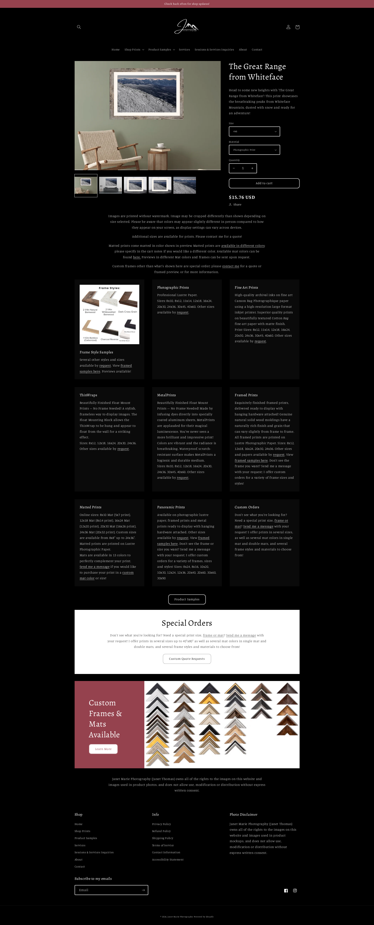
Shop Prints (82, 831)
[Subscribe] (143, 890)
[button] (79, 27)
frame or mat (213, 635)
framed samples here (251, 460)
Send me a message (95, 567)
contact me (230, 266)
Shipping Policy (162, 838)
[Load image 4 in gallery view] (160, 185)
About (79, 859)
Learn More (103, 749)
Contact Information (166, 852)
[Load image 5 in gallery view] (184, 185)
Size (231, 123)
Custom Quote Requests (187, 659)
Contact (80, 866)
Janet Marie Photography (180, 916)
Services (80, 845)
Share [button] (237, 204)
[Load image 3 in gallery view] (135, 185)
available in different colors (243, 246)
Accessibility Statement (168, 859)
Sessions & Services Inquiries (94, 852)
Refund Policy (161, 831)
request (105, 365)
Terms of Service (163, 845)
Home (79, 824)
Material (234, 141)
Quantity (234, 160)
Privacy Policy (161, 824)
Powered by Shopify (204, 916)
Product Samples (187, 599)
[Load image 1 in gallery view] (86, 185)
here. (137, 257)
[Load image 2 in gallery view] (110, 185)
